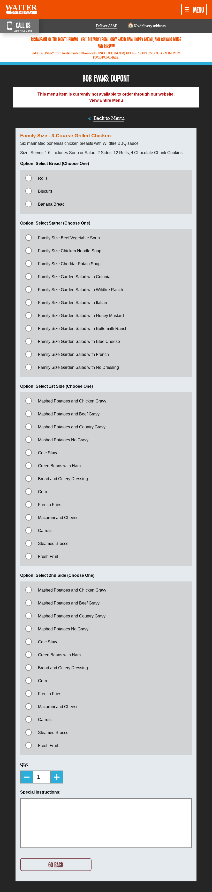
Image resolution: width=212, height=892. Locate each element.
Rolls (43, 178)
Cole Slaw (47, 453)
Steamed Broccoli (54, 543)
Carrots (44, 530)
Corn (42, 492)
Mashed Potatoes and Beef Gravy (69, 414)
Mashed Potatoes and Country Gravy (71, 427)
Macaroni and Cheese (58, 517)
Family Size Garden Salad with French (73, 354)
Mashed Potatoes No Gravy (63, 440)
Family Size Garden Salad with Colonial (74, 277)
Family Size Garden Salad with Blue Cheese (79, 341)
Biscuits (45, 191)
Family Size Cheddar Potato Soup (69, 264)
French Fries (49, 504)
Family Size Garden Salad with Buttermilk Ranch (82, 328)
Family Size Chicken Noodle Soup (69, 251)
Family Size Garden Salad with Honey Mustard (81, 315)
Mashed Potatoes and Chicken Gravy (72, 401)
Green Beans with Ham (59, 466)
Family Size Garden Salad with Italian (72, 302)
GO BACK (55, 864)
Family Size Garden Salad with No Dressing (78, 367)
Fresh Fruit (48, 556)
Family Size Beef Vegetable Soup (69, 238)
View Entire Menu (106, 100)
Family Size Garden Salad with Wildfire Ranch (80, 289)
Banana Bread (51, 204)
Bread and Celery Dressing (63, 479)
